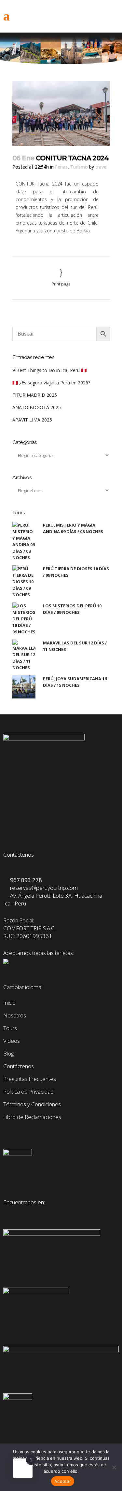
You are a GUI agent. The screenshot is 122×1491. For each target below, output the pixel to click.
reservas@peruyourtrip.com (42, 887)
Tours (10, 1028)
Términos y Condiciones (32, 1104)
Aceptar (62, 1481)
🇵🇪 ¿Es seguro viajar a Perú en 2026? (51, 383)
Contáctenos (18, 1066)
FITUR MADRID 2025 (34, 395)
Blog (8, 1053)
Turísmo (79, 167)
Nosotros (14, 1015)
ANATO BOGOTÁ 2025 (36, 407)
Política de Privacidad (28, 1091)
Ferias (61, 167)
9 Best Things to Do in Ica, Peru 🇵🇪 (49, 370)
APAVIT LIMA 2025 (32, 420)
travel (101, 167)
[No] (114, 1467)
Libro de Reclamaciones (32, 1117)
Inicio (9, 1002)
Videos (11, 1040)
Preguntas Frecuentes (29, 1079)
